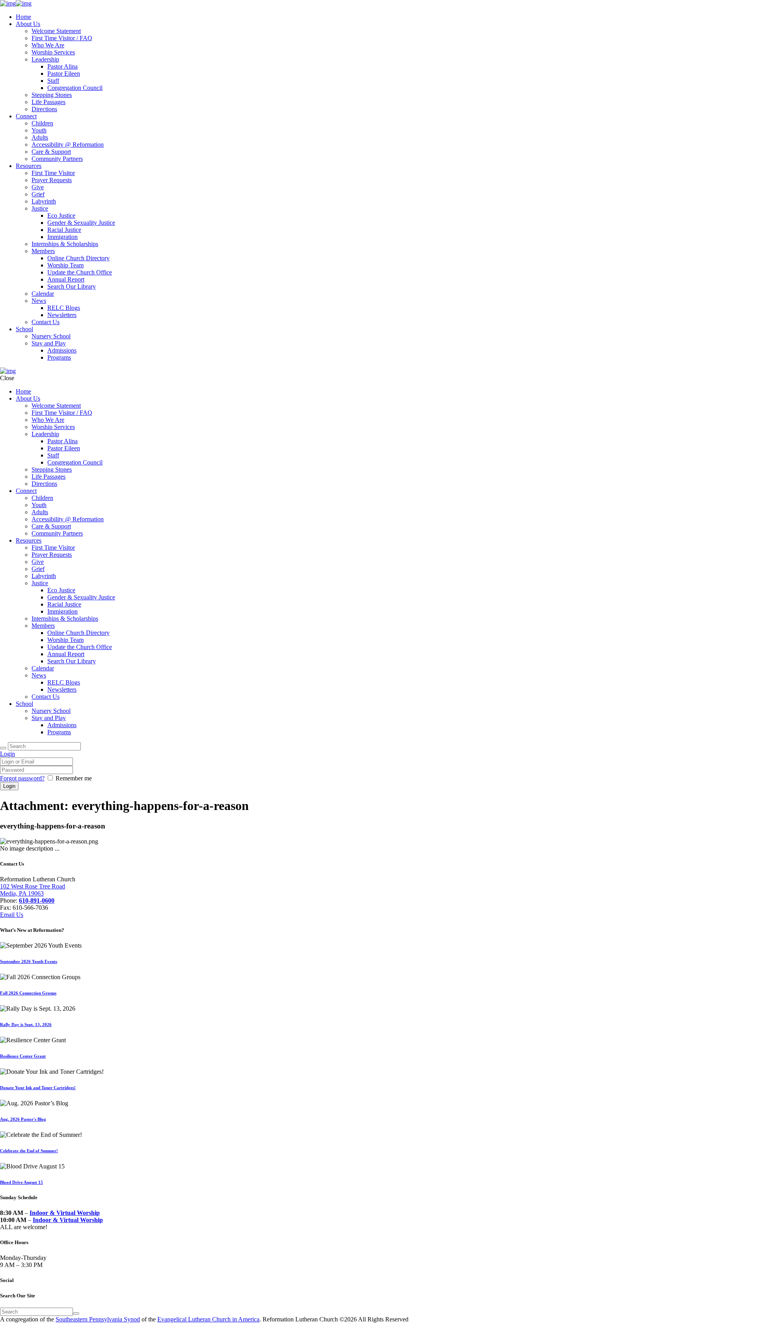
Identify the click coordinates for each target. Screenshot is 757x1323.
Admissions (61, 350)
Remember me (74, 778)
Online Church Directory (78, 258)
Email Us (11, 914)
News (39, 300)
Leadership (45, 59)
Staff (53, 80)
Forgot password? (22, 778)
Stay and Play (49, 343)
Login (7, 753)
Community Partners (57, 158)
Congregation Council (75, 87)
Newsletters (61, 315)
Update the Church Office (79, 272)
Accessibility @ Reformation (68, 144)
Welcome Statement (56, 31)
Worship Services (53, 52)
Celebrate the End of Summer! (29, 1150)
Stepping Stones (52, 94)
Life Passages (48, 102)
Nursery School (51, 336)
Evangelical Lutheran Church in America (208, 1319)
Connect (26, 116)
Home (23, 16)
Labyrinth (44, 201)
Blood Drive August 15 (21, 1182)
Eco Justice (61, 215)
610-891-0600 (36, 900)
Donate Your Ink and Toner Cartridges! (38, 1087)
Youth (39, 130)
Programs (59, 357)
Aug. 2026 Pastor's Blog (23, 1119)
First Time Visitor (53, 173)
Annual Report (65, 279)
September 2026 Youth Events (28, 961)
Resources (28, 165)
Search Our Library (71, 286)
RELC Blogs (63, 307)
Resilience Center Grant (23, 1056)
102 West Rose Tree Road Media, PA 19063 (32, 890)
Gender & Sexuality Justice (81, 222)
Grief (38, 194)
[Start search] (3, 748)
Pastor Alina (62, 66)
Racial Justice (64, 229)
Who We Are (48, 45)
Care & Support (51, 151)
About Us (28, 24)
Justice (40, 208)
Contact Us (46, 322)
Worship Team (65, 265)
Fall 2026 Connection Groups (28, 993)
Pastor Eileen (63, 73)
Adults (40, 137)
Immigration (62, 236)
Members (43, 251)
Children (42, 123)
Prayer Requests (52, 180)
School (24, 329)
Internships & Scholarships (65, 244)
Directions (44, 109)
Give (38, 187)
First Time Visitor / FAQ (62, 38)
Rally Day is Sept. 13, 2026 (26, 1024)
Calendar (43, 293)
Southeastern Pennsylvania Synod (98, 1319)
